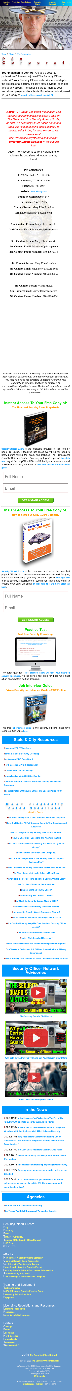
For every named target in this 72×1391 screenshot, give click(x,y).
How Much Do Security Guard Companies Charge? (36, 912)
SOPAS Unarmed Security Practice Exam (23, 1291)
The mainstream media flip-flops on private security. (42, 1164)
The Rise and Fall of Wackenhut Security (23, 1205)
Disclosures (28, 1383)
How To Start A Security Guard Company (23, 1257)
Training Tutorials (11, 1287)
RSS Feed (8, 1243)
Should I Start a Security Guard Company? (36, 852)
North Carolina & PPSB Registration (21, 764)
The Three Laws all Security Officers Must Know (36, 873)
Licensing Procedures (14, 1308)
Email (6, 1233)
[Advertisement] (34, 344)
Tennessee (9, 1342)
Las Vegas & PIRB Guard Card (18, 759)
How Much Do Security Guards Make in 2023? (36, 900)
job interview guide (22, 727)
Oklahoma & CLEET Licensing (18, 770)
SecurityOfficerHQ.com (13, 448)
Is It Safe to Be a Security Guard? (36, 889)
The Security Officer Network (43, 1355)
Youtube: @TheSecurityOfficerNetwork (22, 1239)
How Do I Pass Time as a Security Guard (36, 884)
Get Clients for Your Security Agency (21, 1264)
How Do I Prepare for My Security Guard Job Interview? (36, 832)
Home (4, 54)
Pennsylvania (10, 1339)
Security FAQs (37, 3)
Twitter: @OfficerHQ (13, 1236)
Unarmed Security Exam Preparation (21, 1260)
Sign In (63, 3)
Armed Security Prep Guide (16, 1273)
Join (69, 2)
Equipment (8, 1297)
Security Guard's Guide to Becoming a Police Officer (28, 1270)
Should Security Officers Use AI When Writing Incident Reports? (36, 943)
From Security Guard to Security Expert (22, 1267)
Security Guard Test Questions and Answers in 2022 (36, 837)
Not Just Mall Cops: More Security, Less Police (40, 1149)
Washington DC (11, 1345)
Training (16, 2)
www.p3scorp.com (39, 191)
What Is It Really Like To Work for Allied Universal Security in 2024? (36, 958)
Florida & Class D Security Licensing (21, 753)
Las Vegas (8, 1332)
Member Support (52, 3)
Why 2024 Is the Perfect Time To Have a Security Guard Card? (36, 878)
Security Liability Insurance (16, 1315)
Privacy (39, 1383)
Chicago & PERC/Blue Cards (17, 748)
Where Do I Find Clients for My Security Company (36, 906)
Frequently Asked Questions (17, 1294)
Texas (11, 54)
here (25, 730)
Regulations (26, 2)
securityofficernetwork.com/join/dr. (37, 95)
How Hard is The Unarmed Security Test (36, 932)
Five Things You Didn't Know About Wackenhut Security (30, 1210)
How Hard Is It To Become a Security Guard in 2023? (36, 917)
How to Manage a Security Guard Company (24, 1276)
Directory (8, 1230)
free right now (63, 577)
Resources (9, 1311)
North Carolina (10, 1335)
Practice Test (6, 3)
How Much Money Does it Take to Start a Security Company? (36, 817)
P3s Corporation (24, 54)
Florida (7, 1329)
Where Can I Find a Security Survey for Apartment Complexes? (36, 867)
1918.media (39, 1376)
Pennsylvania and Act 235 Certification (22, 775)
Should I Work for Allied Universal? (36, 938)
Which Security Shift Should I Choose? (36, 895)
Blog (5, 1227)
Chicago (7, 1326)
